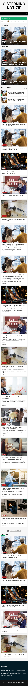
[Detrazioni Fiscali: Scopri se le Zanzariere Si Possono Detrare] (14, 478)
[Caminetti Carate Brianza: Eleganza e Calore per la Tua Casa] (14, 508)
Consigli (3, 393)
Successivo (17, 530)
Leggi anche (4, 252)
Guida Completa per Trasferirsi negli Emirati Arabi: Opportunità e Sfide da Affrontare (16, 93)
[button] (2, 13)
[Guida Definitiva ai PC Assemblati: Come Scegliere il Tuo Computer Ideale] (14, 417)
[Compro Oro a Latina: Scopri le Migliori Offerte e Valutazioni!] (14, 185)
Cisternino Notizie (14, 6)
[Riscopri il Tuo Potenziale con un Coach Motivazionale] (14, 386)
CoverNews (20, 682)
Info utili (9, 98)
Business (4, 39)
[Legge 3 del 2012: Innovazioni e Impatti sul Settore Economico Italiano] (14, 209)
